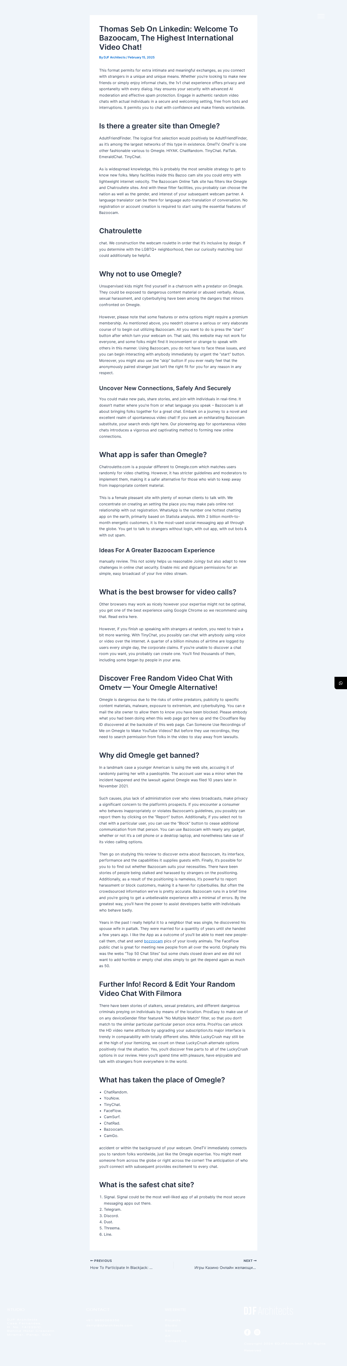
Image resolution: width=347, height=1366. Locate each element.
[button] (321, 16)
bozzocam (153, 941)
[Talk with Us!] (340, 683)
